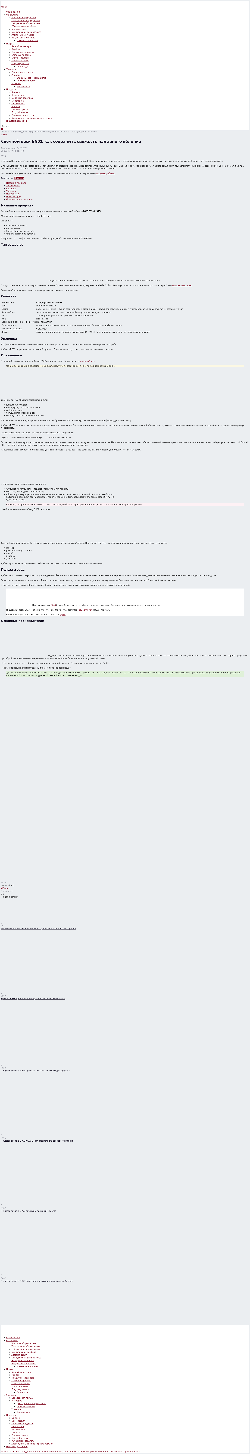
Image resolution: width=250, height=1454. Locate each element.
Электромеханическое (22, 34)
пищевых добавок (105, 173)
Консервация (18, 95)
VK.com (4, 888)
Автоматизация (19, 29)
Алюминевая (23, 86)
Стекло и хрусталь (20, 57)
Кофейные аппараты (27, 40)
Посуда (10, 43)
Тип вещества (13, 185)
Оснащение (12, 14)
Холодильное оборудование (25, 20)
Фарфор (15, 49)
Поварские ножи (20, 60)
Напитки (15, 106)
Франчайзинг (13, 11)
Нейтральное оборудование (25, 23)
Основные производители (19, 199)
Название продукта (16, 182)
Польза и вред (13, 196)
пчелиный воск (87, 361)
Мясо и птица (18, 103)
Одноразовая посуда (22, 72)
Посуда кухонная (20, 63)
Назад (4, 134)
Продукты (11, 89)
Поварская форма (26, 80)
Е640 (53, 605)
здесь (62, 614)
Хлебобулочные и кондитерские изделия (32, 118)
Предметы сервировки (23, 52)
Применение (12, 193)
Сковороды (22, 66)
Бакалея (15, 92)
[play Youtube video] (125, 748)
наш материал (85, 609)
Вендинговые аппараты (23, 37)
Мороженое (17, 100)
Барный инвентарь (21, 46)
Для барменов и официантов (31, 77)
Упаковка (11, 69)
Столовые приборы (21, 54)
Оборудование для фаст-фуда (26, 32)
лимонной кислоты (182, 285)
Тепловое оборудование (23, 17)
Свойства (11, 188)
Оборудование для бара (23, 26)
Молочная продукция (22, 97)
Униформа (16, 75)
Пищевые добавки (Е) (17, 120)
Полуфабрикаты (19, 112)
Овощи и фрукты (19, 109)
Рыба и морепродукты (22, 115)
